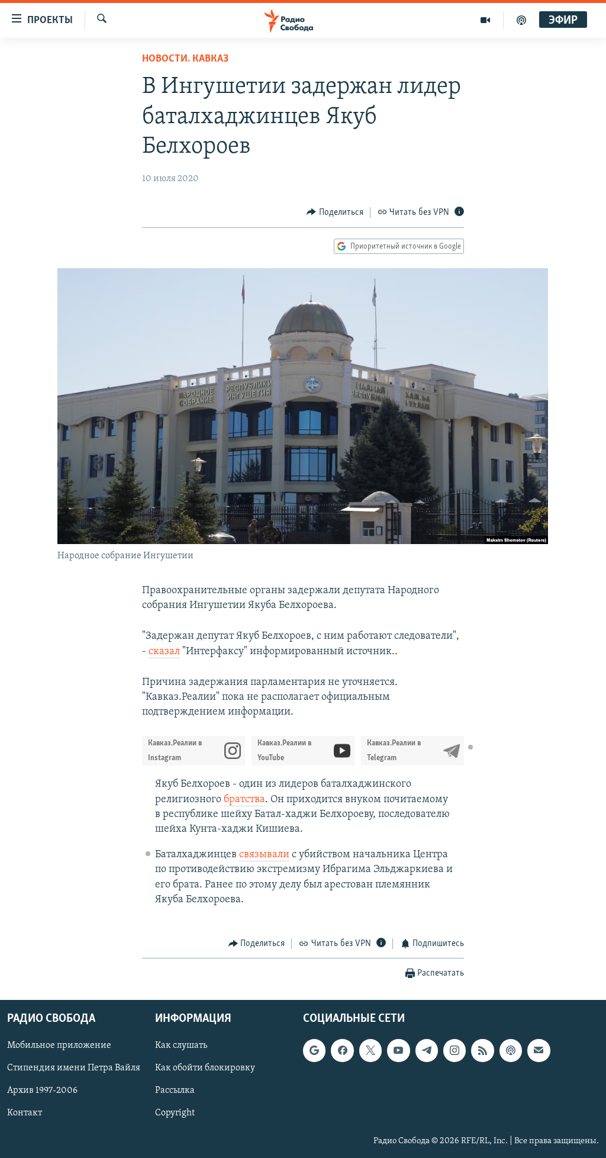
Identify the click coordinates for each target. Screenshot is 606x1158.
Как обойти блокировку (205, 1068)
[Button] (335, 212)
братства (244, 799)
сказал (164, 651)
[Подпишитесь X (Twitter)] (370, 1051)
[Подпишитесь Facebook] (342, 1051)
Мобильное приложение (59, 1046)
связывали (264, 855)
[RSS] (482, 1051)
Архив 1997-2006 (42, 1091)
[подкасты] (521, 20)
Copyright (175, 1113)
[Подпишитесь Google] (314, 1051)
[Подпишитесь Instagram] (454, 1051)
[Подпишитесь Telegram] (426, 1051)
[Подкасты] (510, 1051)
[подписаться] (538, 1051)
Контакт (24, 1113)
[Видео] (486, 20)
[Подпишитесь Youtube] (398, 1051)
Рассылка (175, 1091)
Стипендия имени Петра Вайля (73, 1068)
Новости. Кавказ (185, 59)
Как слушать (181, 1046)
